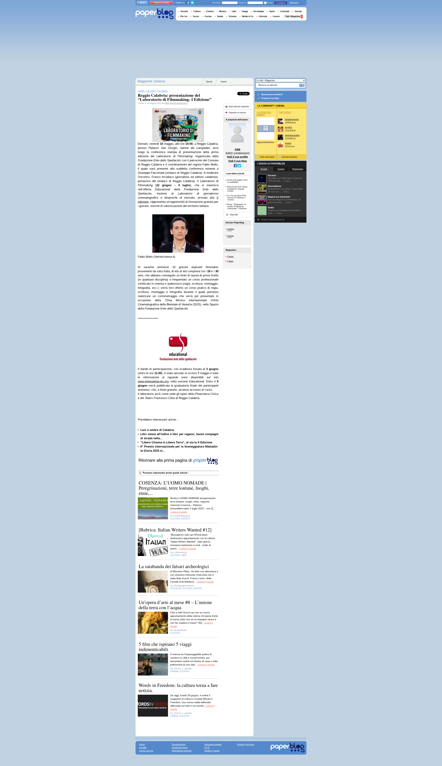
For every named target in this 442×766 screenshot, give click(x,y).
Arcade (264, 169)
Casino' (281, 169)
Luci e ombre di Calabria (157, 430)
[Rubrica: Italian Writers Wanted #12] (175, 529)
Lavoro (276, 16)
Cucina (208, 16)
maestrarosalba (292, 135)
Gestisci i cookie (212, 751)
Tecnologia (258, 11)
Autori (224, 81)
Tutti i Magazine (292, 16)
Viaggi (245, 11)
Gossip (298, 11)
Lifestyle (263, 16)
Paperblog (155, 13)
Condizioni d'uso (180, 747)
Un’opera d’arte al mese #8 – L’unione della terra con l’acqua (175, 605)
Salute (220, 16)
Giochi (209, 81)
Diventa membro (289, 157)
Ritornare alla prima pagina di (165, 460)
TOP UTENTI (285, 112)
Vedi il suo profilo (237, 156)
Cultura (230, 261)
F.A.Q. (207, 747)
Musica (222, 11)
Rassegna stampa (213, 744)
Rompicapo (297, 169)
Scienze (233, 16)
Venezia (230, 235)
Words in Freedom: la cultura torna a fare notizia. (178, 687)
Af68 (167, 103)
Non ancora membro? (272, 94)
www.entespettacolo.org (153, 381)
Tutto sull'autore (267, 157)
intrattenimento (292, 119)
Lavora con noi (146, 751)
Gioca (287, 181)
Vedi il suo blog (237, 160)
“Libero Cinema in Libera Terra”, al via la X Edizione (176, 442)
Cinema (230, 256)
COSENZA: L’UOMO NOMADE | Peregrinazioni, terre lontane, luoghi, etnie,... (174, 487)
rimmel (288, 143)
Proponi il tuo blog (270, 98)
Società (184, 11)
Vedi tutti (234, 214)
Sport (272, 11)
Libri (234, 11)
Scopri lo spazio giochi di (272, 219)
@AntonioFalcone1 (179, 103)
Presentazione (178, 744)
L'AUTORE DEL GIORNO (264, 113)
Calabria (230, 228)
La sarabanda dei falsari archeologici (174, 566)
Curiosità (284, 11)
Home (142, 3)
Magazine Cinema (151, 81)
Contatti (142, 747)
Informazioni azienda (181, 751)
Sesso (196, 16)
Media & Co (247, 16)
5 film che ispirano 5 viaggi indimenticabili (165, 646)
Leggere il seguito (178, 512)
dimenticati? (294, 2)
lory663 (288, 127)
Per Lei (183, 16)
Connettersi (281, 3)
